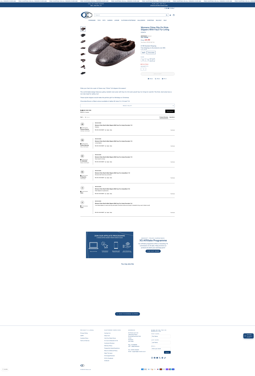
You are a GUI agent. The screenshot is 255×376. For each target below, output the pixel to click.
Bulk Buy (159, 20)
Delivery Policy (108, 345)
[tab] (164, 117)
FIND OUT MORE (153, 251)
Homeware (91, 20)
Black (143, 52)
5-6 (143, 60)
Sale (165, 20)
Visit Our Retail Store (110, 338)
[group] (87, 110)
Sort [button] (81, 117)
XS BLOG (106, 360)
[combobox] (131, 15)
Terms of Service (84, 340)
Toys (99, 20)
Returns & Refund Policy (110, 350)
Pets (104, 20)
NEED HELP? (127, 105)
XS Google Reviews (109, 355)
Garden (109, 20)
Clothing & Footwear (128, 20)
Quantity (145, 66)
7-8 (148, 60)
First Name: (155, 333)
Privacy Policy (84, 333)
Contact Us (107, 333)
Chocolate (151, 52)
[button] (158, 36)
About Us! (107, 335)
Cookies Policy (84, 338)
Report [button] (108, 129)
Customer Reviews (109, 343)
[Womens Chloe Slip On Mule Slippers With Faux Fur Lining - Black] (90, 301)
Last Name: (155, 339)
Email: (153, 346)
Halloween (141, 20)
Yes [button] (105, 129)
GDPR (82, 335)
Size (142, 57)
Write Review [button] (170, 111)
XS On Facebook (108, 358)
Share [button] (111, 129)
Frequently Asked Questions (112, 348)
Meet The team (108, 353)
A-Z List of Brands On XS (111, 340)
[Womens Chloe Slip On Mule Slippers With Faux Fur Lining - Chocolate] (92, 301)
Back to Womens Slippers (128, 313)
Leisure (116, 20)
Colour (144, 49)
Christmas (150, 20)
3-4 (152, 60)
